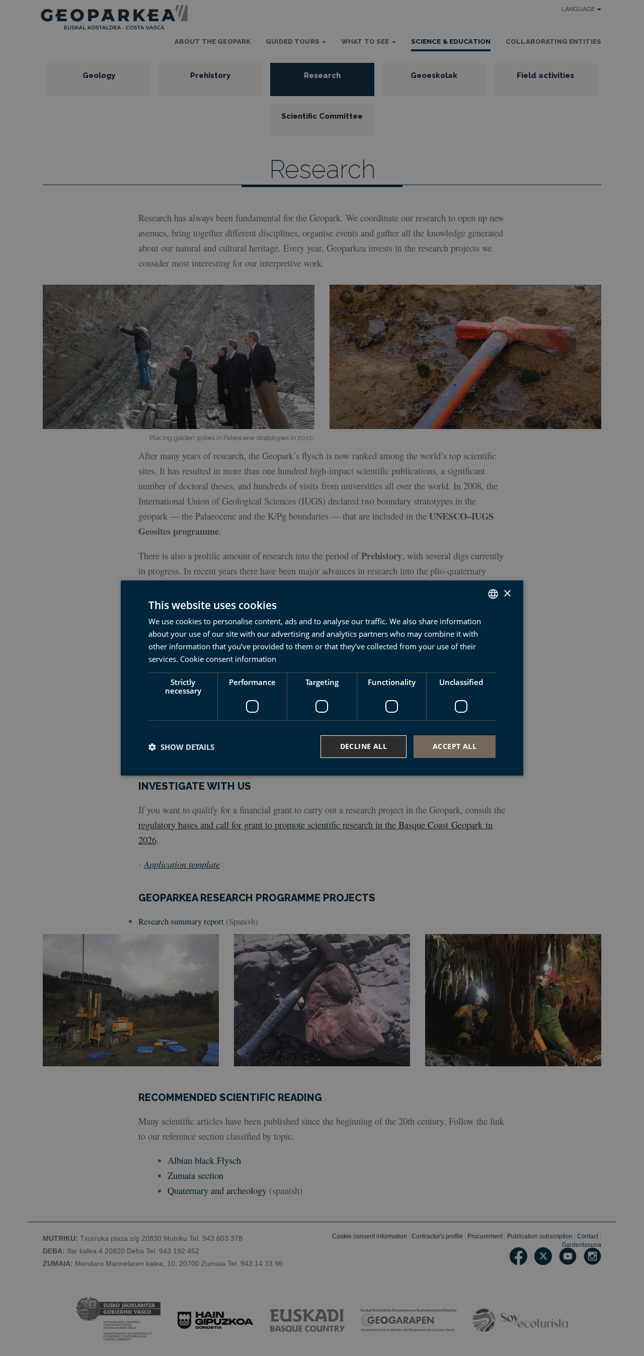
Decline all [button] (363, 746)
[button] (181, 746)
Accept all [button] (454, 746)
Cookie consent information (228, 659)
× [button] (507, 593)
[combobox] (493, 594)
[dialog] (322, 678)
